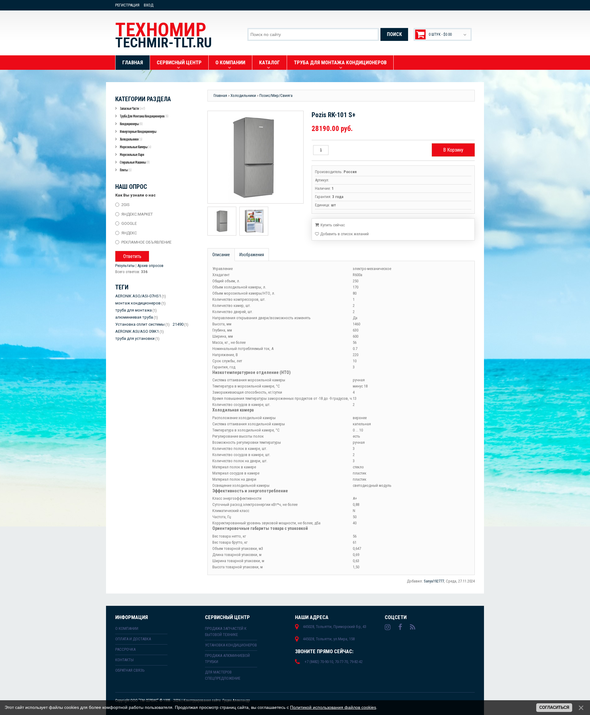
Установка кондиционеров (231, 645)
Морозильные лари (132, 154)
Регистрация (127, 5)
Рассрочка (125, 649)
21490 (178, 324)
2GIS (125, 204)
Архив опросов (150, 265)
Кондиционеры (131, 123)
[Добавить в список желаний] (342, 234)
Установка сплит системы (140, 324)
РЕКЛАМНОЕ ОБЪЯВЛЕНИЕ (146, 242)
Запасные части (132, 108)
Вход (148, 5)
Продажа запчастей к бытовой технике (225, 631)
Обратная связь (130, 670)
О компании (126, 628)
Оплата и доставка (133, 639)
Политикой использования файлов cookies (333, 707)
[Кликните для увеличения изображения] (254, 157)
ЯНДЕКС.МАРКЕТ (137, 214)
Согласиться (554, 707)
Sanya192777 (434, 581)
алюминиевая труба (134, 317)
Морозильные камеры (135, 146)
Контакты (124, 659)
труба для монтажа (133, 310)
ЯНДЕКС (129, 232)
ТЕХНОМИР (163, 35)
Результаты (125, 265)
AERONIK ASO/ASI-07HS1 (138, 296)
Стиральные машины (135, 162)
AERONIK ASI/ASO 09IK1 (137, 331)
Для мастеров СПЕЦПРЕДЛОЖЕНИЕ (222, 675)
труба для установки (135, 338)
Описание (221, 254)
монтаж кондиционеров (138, 303)
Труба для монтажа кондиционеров (144, 116)
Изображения (251, 254)
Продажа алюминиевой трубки (227, 658)
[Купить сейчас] (330, 224)
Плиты (126, 170)
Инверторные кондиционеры (138, 131)
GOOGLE (129, 223)
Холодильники (131, 139)
